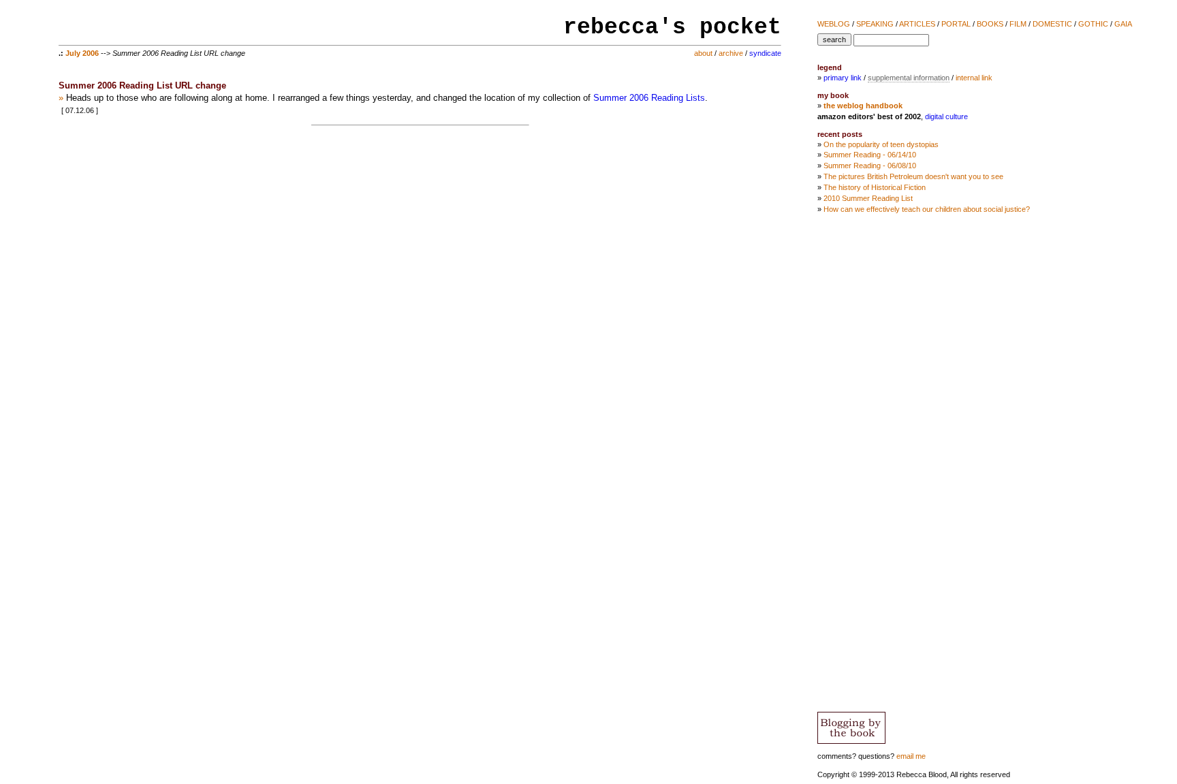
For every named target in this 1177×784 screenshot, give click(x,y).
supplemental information (909, 78)
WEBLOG (833, 24)
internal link (974, 78)
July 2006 (82, 53)
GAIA (1123, 24)
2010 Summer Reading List (868, 198)
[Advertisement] (1105, 448)
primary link (842, 78)
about (703, 53)
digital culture (946, 116)
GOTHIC (1093, 24)
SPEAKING (875, 24)
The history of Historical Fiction (874, 187)
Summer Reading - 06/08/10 (869, 165)
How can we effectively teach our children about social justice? (926, 209)
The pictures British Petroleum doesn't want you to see (913, 176)
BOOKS (990, 24)
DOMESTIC (1052, 24)
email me (911, 756)
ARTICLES (917, 24)
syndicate (765, 53)
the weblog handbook (863, 105)
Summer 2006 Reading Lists (649, 98)
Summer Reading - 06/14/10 (869, 155)
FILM (1017, 24)
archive (731, 53)
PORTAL (956, 24)
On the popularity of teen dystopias (881, 144)
